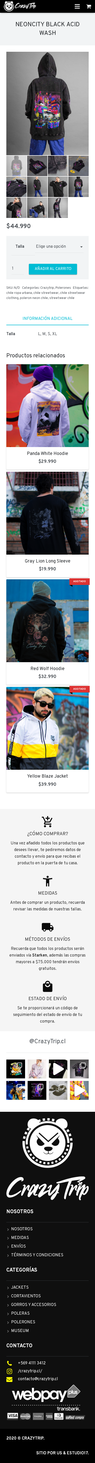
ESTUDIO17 (77, 1453)
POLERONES (23, 1322)
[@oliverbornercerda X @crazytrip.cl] (37, 1069)
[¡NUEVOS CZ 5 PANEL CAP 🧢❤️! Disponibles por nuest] (58, 1090)
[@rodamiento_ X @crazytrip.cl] (15, 1090)
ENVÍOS (18, 1246)
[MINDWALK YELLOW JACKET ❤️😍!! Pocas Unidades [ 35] (79, 1090)
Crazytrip (47, 288)
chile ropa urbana (19, 293)
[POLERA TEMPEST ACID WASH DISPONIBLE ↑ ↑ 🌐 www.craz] (58, 1069)
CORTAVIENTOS (26, 1296)
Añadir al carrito (53, 269)
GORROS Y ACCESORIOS (33, 1305)
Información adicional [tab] (47, 318)
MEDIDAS (20, 1237)
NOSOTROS (22, 1229)
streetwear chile (61, 298)
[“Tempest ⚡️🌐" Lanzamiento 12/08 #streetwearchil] (37, 1090)
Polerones (63, 288)
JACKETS (20, 1287)
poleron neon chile (34, 298)
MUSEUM (20, 1331)
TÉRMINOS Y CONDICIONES (37, 1255)
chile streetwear (46, 293)
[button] (80, 61)
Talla (19, 246)
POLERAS (20, 1313)
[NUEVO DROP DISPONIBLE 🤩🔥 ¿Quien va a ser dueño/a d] (79, 1069)
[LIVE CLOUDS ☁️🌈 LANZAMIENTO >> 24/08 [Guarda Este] (15, 1069)
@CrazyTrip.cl (47, 1042)
